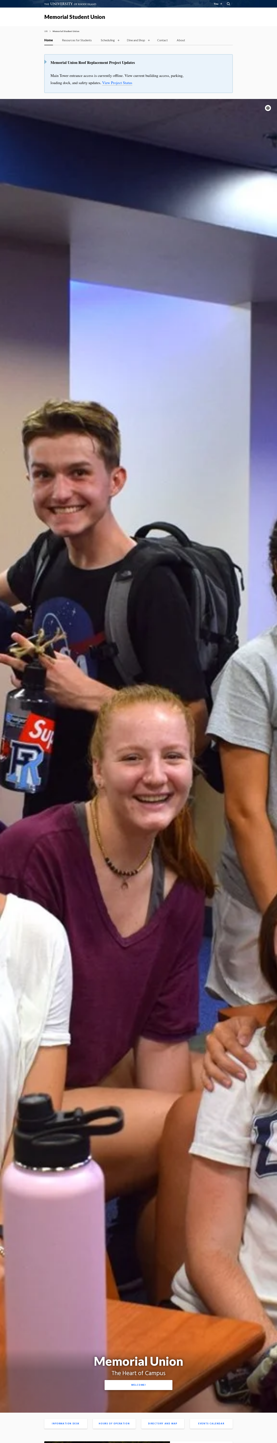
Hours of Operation (114, 1424)
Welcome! (138, 1385)
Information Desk (66, 1424)
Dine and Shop (136, 40)
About (181, 40)
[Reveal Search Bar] (228, 4)
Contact (162, 40)
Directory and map (163, 1424)
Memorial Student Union (74, 17)
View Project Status (117, 82)
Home (48, 40)
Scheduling (108, 40)
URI (46, 31)
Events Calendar (211, 1424)
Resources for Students (77, 40)
